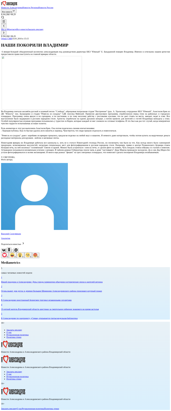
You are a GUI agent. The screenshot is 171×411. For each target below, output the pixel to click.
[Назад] (3, 26)
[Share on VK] (4, 250)
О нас (9, 332)
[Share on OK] (9, 250)
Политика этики (13, 337)
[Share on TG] (12, 250)
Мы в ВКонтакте (8, 29)
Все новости (7, 12)
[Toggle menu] (3, 21)
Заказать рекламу (35, 29)
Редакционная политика (17, 335)
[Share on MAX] (16, 250)
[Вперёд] (3, 33)
